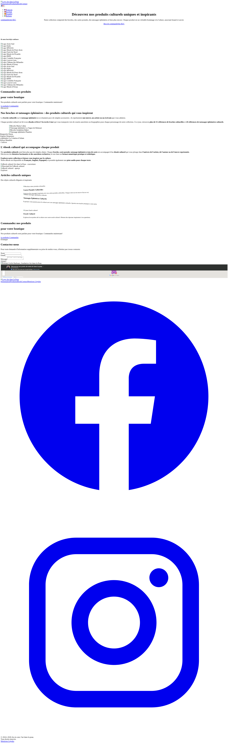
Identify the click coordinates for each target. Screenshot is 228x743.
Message (4, 259)
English (9, 12)
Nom (2, 253)
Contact (24, 4)
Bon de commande (111, 24)
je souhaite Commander (10, 106)
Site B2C (121, 24)
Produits (13, 4)
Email (3, 255)
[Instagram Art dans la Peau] (114, 622)
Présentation (5, 4)
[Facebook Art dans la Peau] (114, 396)
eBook (18, 4)
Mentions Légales (34, 281)
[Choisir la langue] (3, 6)
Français (9, 10)
